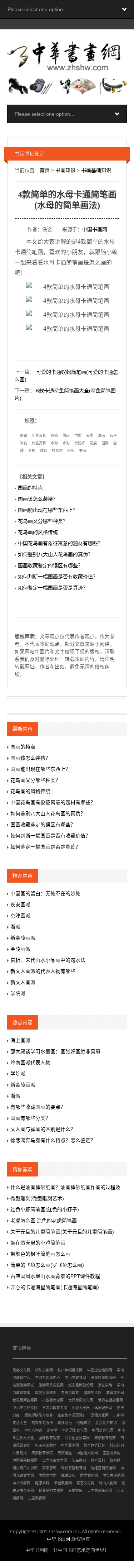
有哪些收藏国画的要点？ (37, 1107)
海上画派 (20, 1040)
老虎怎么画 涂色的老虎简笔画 (43, 1220)
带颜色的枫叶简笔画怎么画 (40, 1254)
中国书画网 (94, 229)
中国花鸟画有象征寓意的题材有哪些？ (60, 543)
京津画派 (20, 915)
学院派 (17, 993)
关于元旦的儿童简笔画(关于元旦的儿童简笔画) (62, 1232)
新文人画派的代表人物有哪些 (42, 971)
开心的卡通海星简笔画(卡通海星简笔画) (54, 1287)
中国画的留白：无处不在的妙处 (45, 893)
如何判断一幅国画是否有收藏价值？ (58, 576)
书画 (82, 451)
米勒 (23, 443)
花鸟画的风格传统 (38, 532)
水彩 (66, 443)
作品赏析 (39, 443)
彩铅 (23, 436)
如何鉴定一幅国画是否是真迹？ (53, 588)
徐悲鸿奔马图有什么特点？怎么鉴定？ (52, 1140)
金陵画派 (20, 949)
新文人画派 (22, 982)
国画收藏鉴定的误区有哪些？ (50, 565)
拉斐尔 (57, 451)
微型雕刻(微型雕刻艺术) (37, 1198)
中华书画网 (58, 1539)
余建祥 (79, 443)
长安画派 (20, 904)
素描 (31, 451)
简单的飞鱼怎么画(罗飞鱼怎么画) (47, 1265)
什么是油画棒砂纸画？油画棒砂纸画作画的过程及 (65, 1187)
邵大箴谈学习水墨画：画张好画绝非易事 (55, 1051)
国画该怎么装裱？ (38, 499)
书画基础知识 (96, 170)
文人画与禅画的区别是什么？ (42, 1129)
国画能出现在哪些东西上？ (48, 510)
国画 (66, 436)
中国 (77, 436)
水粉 (54, 443)
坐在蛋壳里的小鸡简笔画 (37, 1243)
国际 (105, 443)
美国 (89, 436)
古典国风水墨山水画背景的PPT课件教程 (55, 1276)
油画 (101, 436)
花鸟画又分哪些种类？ (43, 521)
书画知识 (65, 170)
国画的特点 (30, 488)
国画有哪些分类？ (30, 1118)
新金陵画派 (22, 938)
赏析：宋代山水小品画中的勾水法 (47, 960)
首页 (45, 170)
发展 (93, 443)
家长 (70, 451)
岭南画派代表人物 (30, 1062)
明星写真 (39, 436)
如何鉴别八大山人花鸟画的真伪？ (55, 554)
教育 (43, 451)
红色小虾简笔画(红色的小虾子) (44, 1209)
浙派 (15, 927)
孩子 (113, 436)
